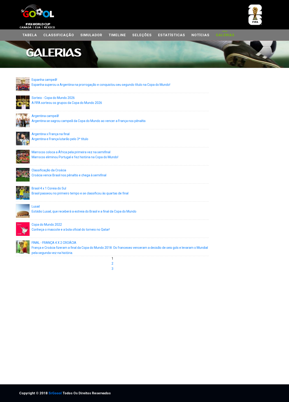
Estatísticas (171, 35)
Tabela (29, 35)
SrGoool (55, 393)
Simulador (91, 35)
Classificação (58, 35)
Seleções (142, 35)
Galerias (225, 35)
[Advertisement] (241, 226)
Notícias (200, 35)
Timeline (117, 35)
